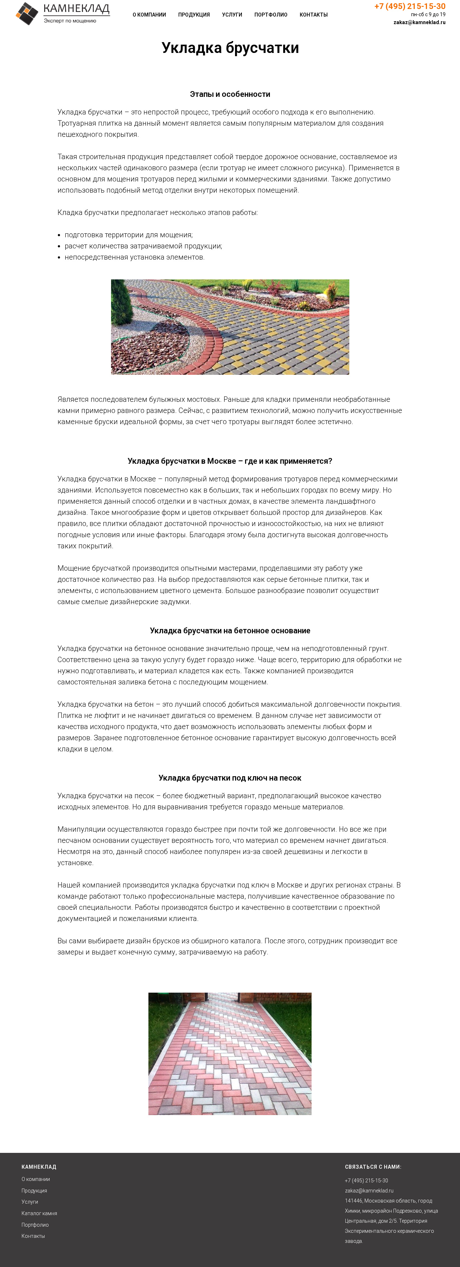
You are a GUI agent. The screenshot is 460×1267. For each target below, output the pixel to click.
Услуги (232, 15)
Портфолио (271, 15)
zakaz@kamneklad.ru (420, 22)
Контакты (314, 15)
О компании (149, 15)
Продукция (194, 15)
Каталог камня (39, 1213)
